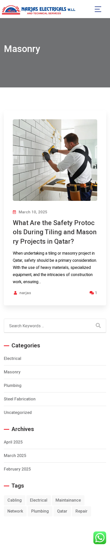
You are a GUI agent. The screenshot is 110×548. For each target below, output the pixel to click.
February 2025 (17, 469)
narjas (25, 293)
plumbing (12, 385)
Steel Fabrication (20, 399)
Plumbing (40, 511)
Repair (81, 511)
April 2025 (13, 442)
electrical (12, 358)
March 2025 (15, 455)
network (15, 511)
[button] (98, 9)
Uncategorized (18, 412)
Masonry (12, 372)
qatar (62, 511)
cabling (14, 500)
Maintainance (68, 500)
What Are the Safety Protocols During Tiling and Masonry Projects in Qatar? (55, 232)
